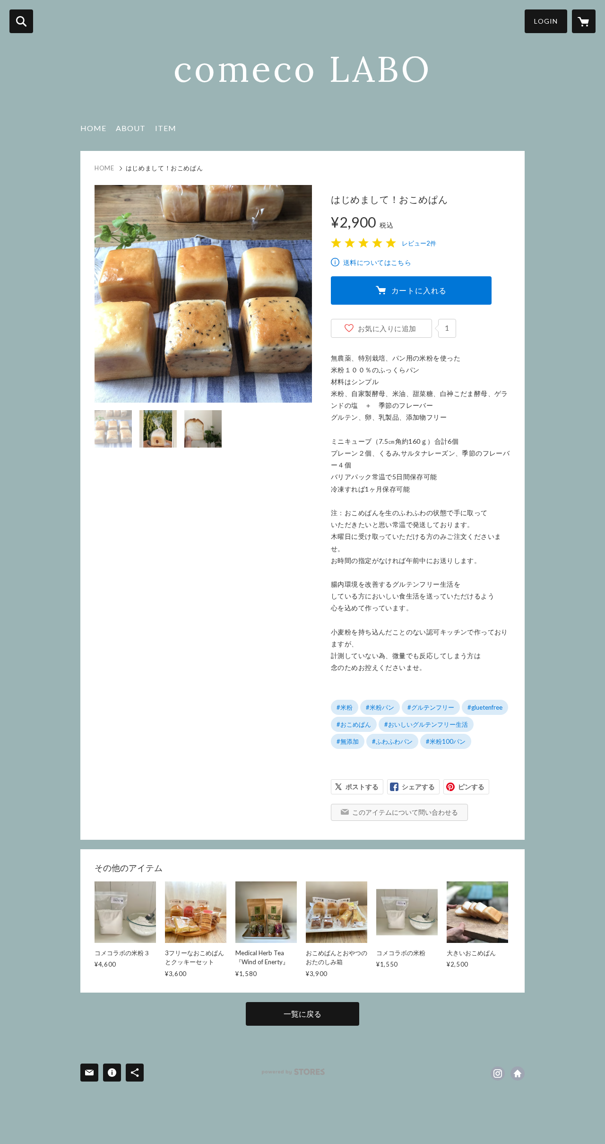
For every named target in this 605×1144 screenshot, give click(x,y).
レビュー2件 (419, 243)
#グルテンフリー (430, 707)
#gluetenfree (484, 707)
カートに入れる (419, 290)
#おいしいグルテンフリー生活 (426, 724)
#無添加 (348, 741)
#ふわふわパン (392, 741)
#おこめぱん (354, 724)
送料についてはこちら (377, 262)
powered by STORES (293, 1071)
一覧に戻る (302, 1013)
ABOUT (131, 127)
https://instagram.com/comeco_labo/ (498, 1073)
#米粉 (345, 707)
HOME (93, 127)
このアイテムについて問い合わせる (405, 812)
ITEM (165, 127)
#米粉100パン (446, 741)
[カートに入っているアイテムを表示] (584, 21)
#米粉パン (380, 707)
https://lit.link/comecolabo (517, 1073)
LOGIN (546, 21)
